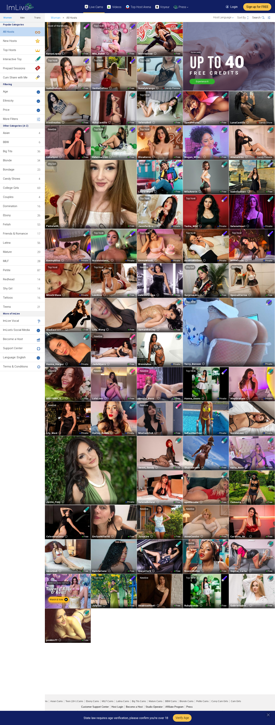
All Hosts (8, 31)
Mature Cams (155, 701)
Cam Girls (236, 701)
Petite (6, 270)
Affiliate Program (174, 706)
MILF (6, 261)
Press (189, 706)
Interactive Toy (12, 59)
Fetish (7, 224)
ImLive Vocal (11, 320)
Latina (6, 242)
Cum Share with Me (15, 77)
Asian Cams (56, 701)
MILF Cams (107, 701)
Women (7, 17)
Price (6, 109)
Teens (7, 306)
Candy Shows (11, 178)
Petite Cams (202, 701)
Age (5, 91)
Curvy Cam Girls (219, 701)
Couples (8, 197)
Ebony (7, 215)
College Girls (11, 188)
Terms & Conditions (15, 366)
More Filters (10, 119)
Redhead (8, 279)
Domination (10, 206)
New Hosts (10, 41)
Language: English (14, 357)
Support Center (13, 348)
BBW (6, 142)
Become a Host (13, 339)
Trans (37, 17)
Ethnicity (8, 100)
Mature (7, 252)
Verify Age (182, 718)
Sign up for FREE (257, 7)
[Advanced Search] (271, 17)
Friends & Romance (15, 233)
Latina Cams (122, 701)
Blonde (7, 160)
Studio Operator (154, 706)
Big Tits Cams (139, 701)
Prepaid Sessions (14, 68)
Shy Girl (7, 288)
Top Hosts (9, 50)
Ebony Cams (92, 701)
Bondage (8, 169)
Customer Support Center (95, 706)
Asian (6, 133)
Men (22, 17)
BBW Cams (171, 701)
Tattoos (8, 297)
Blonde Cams (186, 701)
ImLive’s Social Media (16, 330)
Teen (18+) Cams (74, 701)
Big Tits (7, 151)
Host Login (117, 706)
